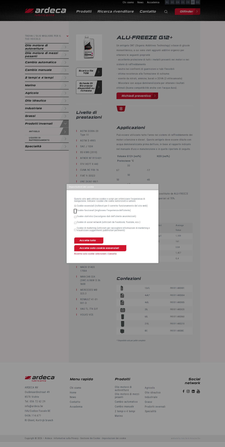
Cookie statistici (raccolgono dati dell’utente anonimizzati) (106, 216)
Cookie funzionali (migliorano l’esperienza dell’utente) (104, 210)
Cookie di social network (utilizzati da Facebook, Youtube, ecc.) (108, 222)
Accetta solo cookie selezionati (90, 253)
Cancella (112, 253)
